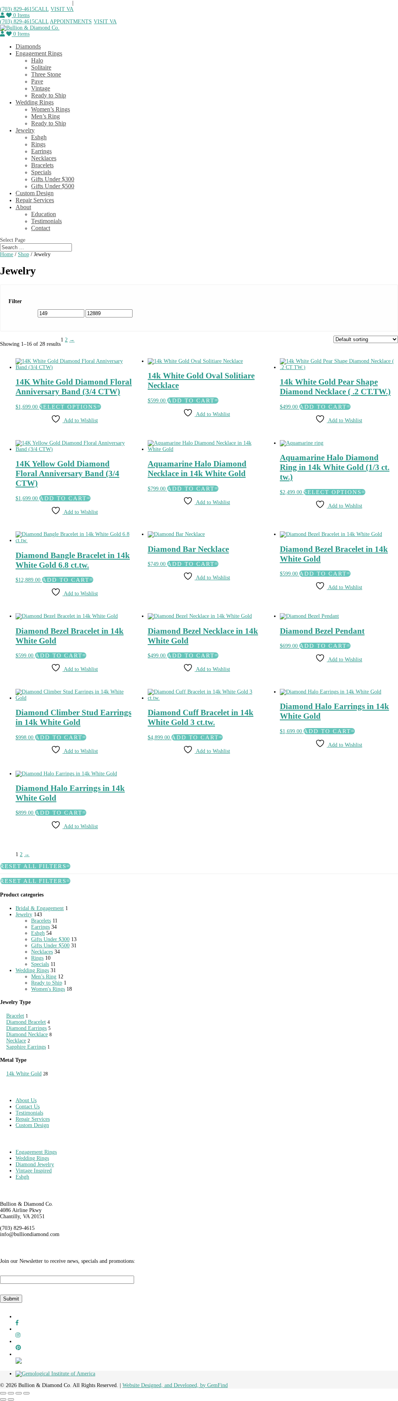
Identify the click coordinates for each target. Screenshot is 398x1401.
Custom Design (35, 193)
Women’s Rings (50, 109)
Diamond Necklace (27, 1034)
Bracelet (15, 1016)
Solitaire (41, 67)
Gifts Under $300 (52, 179)
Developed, (187, 1385)
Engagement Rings (39, 53)
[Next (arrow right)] (11, 1399)
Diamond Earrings (26, 1028)
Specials (41, 172)
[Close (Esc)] (26, 1393)
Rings (38, 144)
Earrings (41, 151)
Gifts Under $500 (52, 186)
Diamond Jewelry (35, 1164)
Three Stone (46, 74)
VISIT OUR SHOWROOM (105, 3)
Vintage (40, 88)
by (203, 1385)
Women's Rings (48, 989)
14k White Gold (24, 1074)
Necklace (16, 1041)
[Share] (19, 1393)
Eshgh (39, 137)
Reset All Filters (33, 866)
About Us (26, 1100)
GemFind (217, 1385)
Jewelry (25, 130)
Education (43, 214)
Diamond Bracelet (26, 1022)
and (169, 1385)
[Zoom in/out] (3, 1393)
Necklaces (43, 158)
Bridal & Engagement (40, 908)
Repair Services (35, 200)
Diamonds (28, 46)
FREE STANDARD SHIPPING (36, 3)
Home (6, 254)
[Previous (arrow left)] (3, 1399)
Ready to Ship (48, 95)
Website (131, 1385)
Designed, (152, 1385)
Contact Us (28, 1107)
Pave (37, 81)
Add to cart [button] (191, 564)
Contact (40, 228)
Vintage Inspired (34, 1171)
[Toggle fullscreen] (11, 1393)
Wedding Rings (35, 102)
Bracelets (42, 165)
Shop (23, 254)
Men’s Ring (45, 116)
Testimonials (46, 221)
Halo (37, 60)
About (23, 207)
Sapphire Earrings (26, 1047)
